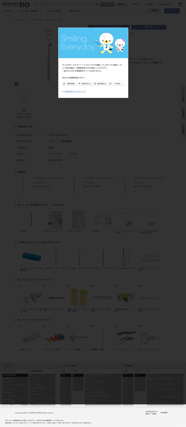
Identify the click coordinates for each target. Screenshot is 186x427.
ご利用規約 (164, 413)
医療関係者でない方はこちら (75, 92)
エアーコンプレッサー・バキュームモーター (41, 405)
